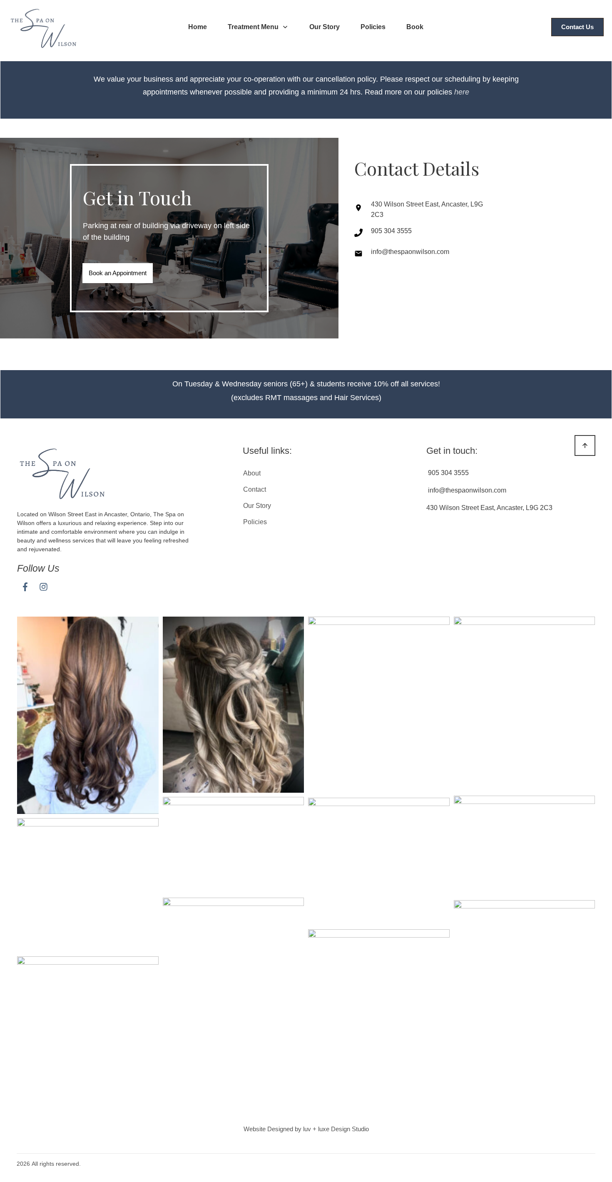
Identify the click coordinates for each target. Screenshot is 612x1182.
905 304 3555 (391, 230)
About (252, 473)
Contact (254, 489)
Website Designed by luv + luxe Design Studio (306, 1128)
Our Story (257, 505)
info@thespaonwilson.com (410, 251)
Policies (255, 521)
